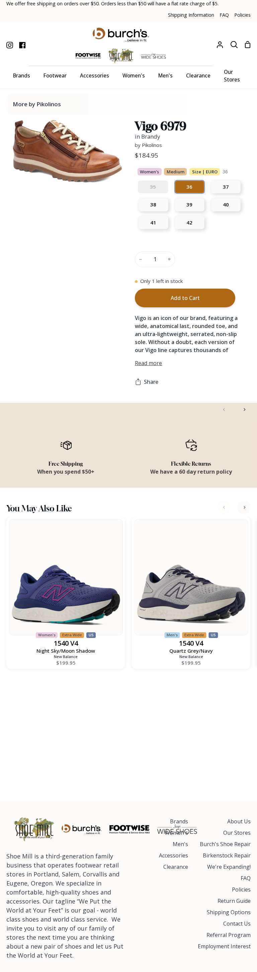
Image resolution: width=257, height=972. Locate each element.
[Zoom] (25, 170)
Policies (241, 889)
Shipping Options (229, 912)
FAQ (246, 878)
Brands (179, 821)
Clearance (175, 866)
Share (151, 381)
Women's (176, 832)
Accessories (173, 855)
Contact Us (237, 923)
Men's (180, 844)
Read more (148, 363)
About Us (239, 821)
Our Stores (237, 832)
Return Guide (234, 901)
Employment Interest (224, 946)
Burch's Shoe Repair (225, 844)
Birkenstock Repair (227, 855)
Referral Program (228, 935)
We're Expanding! (229, 866)
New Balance (66, 656)
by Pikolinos (148, 145)
